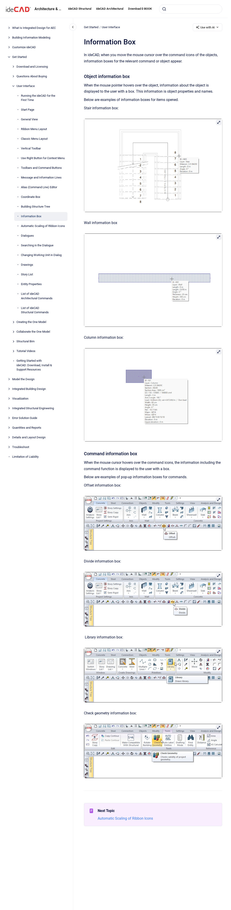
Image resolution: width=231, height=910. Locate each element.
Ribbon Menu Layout (34, 129)
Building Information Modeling (31, 37)
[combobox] (190, 9)
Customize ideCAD (24, 47)
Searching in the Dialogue (37, 245)
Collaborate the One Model (33, 331)
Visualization (20, 398)
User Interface (25, 86)
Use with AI (207, 27)
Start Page (27, 109)
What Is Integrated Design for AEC (34, 28)
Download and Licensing (32, 66)
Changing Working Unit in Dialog (41, 255)
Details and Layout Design (29, 437)
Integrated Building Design (29, 389)
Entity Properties (31, 284)
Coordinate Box (30, 197)
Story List (27, 274)
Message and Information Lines (41, 177)
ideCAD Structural (79, 8)
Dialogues (27, 235)
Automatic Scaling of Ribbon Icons (43, 226)
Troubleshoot (20, 447)
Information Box (31, 216)
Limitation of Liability (25, 456)
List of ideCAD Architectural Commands (37, 296)
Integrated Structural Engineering (33, 408)
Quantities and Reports (26, 427)
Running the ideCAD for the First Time (38, 98)
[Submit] (164, 9)
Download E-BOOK (140, 8)
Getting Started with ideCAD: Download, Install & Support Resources (34, 365)
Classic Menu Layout (34, 138)
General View (29, 119)
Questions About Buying (31, 76)
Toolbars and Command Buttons (41, 167)
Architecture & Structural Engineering (49, 9)
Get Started (19, 57)
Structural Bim (25, 341)
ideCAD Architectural (109, 8)
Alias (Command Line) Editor (39, 187)
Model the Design (23, 379)
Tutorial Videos (25, 351)
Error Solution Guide (24, 418)
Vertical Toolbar (31, 148)
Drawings (27, 264)
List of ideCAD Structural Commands (35, 310)
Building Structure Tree (35, 206)
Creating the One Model (31, 322)
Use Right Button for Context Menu (43, 158)
